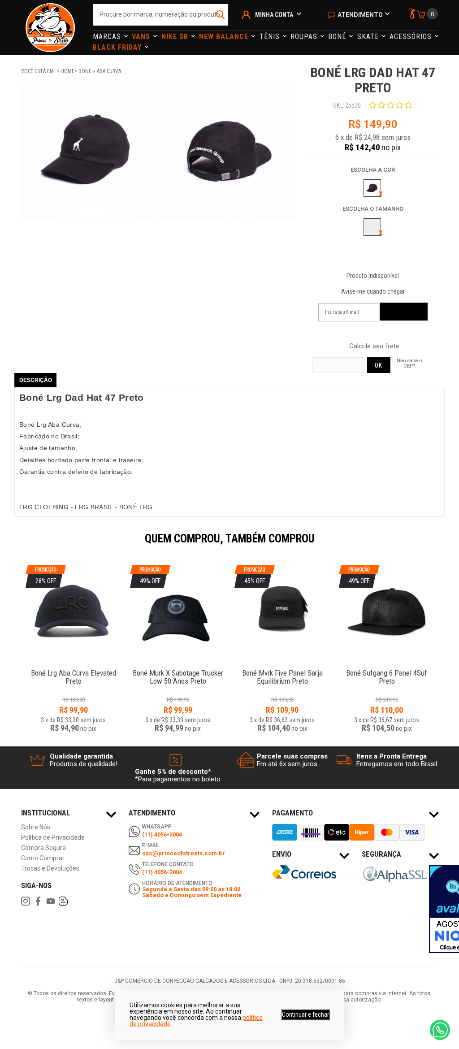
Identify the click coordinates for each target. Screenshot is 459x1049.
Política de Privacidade (53, 837)
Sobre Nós (35, 827)
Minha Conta (274, 14)
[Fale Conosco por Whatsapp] (440, 1030)
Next (442, 544)
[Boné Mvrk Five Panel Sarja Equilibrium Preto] (282, 668)
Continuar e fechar (305, 1014)
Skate (369, 36)
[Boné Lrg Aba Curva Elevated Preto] (73, 668)
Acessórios (412, 36)
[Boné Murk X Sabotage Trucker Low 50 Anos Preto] (177, 668)
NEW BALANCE (225, 36)
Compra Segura (43, 848)
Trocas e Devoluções (50, 868)
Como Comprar (43, 858)
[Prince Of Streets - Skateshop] (50, 27)
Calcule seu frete (374, 346)
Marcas (108, 36)
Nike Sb (176, 36)
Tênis (271, 36)
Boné (338, 36)
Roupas (305, 36)
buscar (221, 15)
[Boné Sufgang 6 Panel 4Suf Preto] (386, 668)
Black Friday (118, 47)
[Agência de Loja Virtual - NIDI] (86, 1023)
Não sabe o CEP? (409, 363)
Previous (16, 544)
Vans (142, 36)
